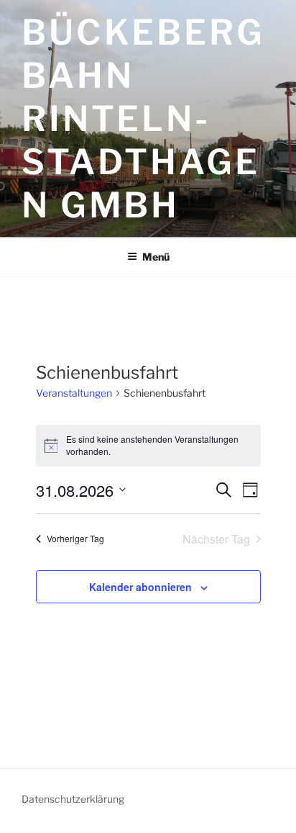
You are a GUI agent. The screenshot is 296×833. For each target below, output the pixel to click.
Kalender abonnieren (140, 587)
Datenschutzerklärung (73, 799)
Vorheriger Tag (75, 538)
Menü (156, 257)
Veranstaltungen (74, 393)
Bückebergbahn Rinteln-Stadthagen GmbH (143, 119)
